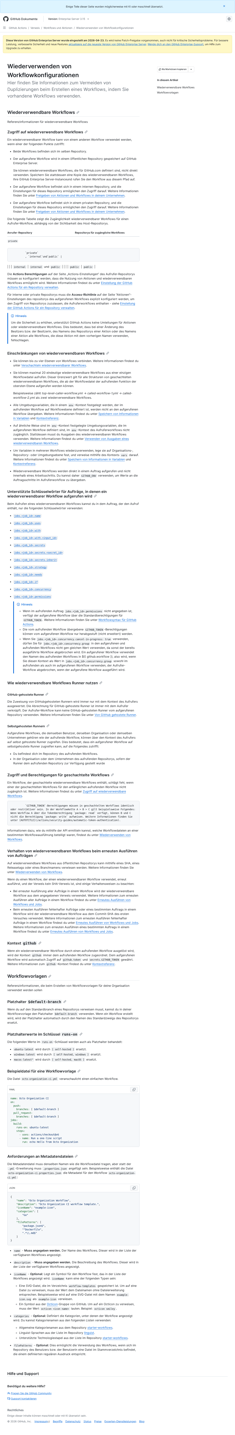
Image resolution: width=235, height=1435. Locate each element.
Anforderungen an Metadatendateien (40, 1156)
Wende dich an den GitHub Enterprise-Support (175, 44)
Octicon (52, 1304)
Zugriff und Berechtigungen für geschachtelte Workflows (58, 775)
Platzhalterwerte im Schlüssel (42, 1034)
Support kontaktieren (24, 1398)
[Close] (224, 6)
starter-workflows (99, 1327)
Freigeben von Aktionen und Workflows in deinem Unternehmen (80, 195)
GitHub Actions (18, 27)
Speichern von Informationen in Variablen (96, 459)
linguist (89, 1333)
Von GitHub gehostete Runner (115, 715)
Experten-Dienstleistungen (120, 1421)
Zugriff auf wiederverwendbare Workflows (45, 132)
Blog (141, 1421)
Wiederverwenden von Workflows (38, 872)
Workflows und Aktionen (58, 27)
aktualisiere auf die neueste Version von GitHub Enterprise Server (107, 44)
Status (87, 1421)
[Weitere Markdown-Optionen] (191, 69)
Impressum (41, 1421)
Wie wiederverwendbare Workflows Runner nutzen (52, 683)
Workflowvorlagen (27, 976)
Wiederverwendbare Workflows (41, 112)
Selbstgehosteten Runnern (26, 726)
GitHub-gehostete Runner (25, 694)
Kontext (21, 943)
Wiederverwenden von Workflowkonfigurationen (105, 27)
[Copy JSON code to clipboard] (134, 1188)
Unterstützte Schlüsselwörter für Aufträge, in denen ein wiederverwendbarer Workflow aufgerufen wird (57, 493)
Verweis (35, 27)
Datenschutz (73, 1421)
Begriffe (57, 1421)
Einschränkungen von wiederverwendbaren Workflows (56, 353)
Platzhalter (34, 1002)
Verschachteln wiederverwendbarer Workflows (53, 365)
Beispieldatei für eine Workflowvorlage (41, 1071)
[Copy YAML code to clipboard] (134, 1089)
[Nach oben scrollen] (227, 1427)
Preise (98, 1421)
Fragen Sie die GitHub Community (31, 1393)
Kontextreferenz (47, 418)
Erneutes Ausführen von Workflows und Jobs (107, 922)
